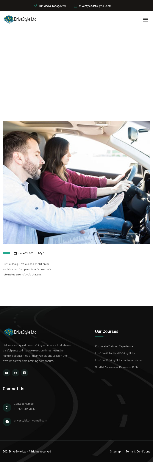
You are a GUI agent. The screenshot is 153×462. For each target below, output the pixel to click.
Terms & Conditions (138, 451)
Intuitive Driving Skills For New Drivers (119, 360)
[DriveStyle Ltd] (20, 19)
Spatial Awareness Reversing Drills (116, 367)
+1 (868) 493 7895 (24, 408)
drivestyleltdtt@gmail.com (95, 5)
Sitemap (115, 451)
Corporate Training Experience (114, 346)
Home (54, 74)
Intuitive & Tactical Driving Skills (115, 353)
